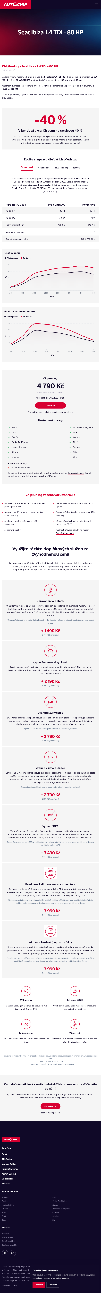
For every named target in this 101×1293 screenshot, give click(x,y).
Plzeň (4, 1216)
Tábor (4, 1220)
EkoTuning (61, 167)
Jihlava (55, 1205)
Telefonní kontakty (9, 1245)
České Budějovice (59, 1201)
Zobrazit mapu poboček (50, 1112)
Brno (54, 1197)
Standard (27, 167)
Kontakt (5, 1183)
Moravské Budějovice (61, 1208)
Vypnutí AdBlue (9, 1164)
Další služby (7, 1178)
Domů (5, 1154)
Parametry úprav (10, 1169)
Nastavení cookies (9, 1285)
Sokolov (55, 1216)
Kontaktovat (50, 1106)
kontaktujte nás (76, 473)
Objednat (50, 405)
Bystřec (5, 1201)
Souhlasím (39, 1285)
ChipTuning (7, 1159)
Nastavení (53, 1285)
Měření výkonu (9, 1173)
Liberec (5, 1208)
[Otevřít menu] (96, 4)
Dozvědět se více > (65, 533)
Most (4, 1212)
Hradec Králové (8, 1205)
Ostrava (55, 1212)
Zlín (53, 1220)
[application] (50, 279)
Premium (44, 167)
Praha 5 (5, 1197)
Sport (76, 167)
